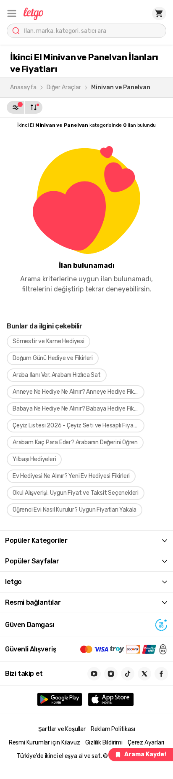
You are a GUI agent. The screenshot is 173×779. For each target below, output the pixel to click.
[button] (12, 13)
